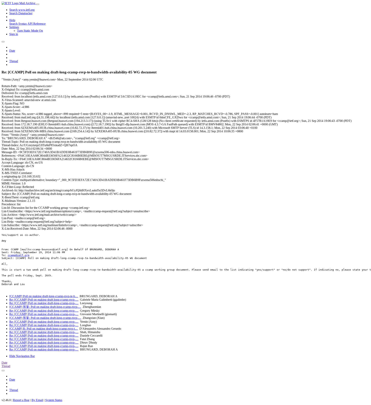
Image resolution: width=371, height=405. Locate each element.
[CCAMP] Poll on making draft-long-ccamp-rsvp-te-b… (43, 296)
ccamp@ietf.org (18, 255)
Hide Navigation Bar (22, 356)
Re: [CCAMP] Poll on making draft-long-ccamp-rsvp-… (43, 299)
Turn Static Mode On (30, 30)
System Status (53, 400)
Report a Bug (21, 400)
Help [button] (12, 20)
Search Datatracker (20, 13)
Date (12, 50)
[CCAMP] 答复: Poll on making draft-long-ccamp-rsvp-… (45, 306)
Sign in (13, 34)
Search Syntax (18, 23)
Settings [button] (14, 27)
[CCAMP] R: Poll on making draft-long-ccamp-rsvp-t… (43, 328)
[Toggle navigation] (37, 4)
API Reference (36, 23)
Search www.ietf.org (22, 9)
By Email (37, 400)
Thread (13, 61)
